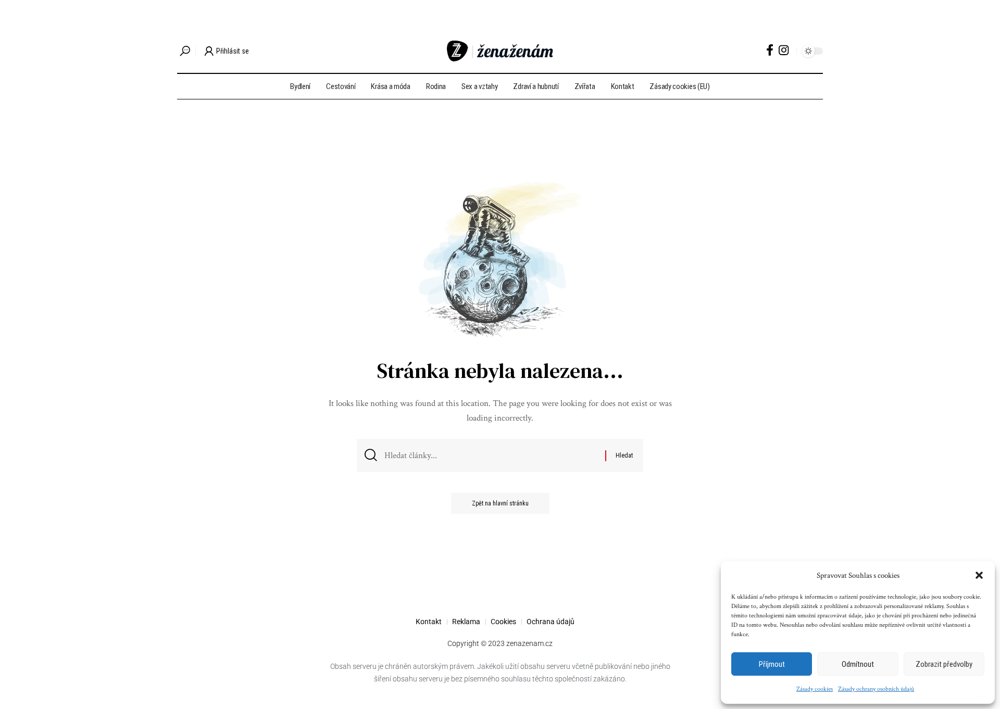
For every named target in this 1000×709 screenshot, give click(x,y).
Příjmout (772, 664)
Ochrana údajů (550, 621)
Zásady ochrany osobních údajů (876, 689)
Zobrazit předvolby (944, 664)
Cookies (503, 621)
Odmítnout (858, 664)
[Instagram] (783, 50)
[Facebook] (770, 50)
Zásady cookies (814, 689)
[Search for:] (491, 455)
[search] (185, 51)
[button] (979, 575)
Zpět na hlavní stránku (500, 503)
